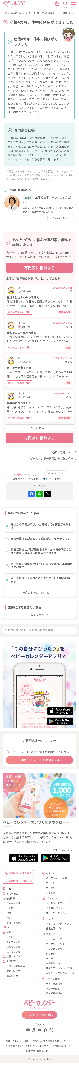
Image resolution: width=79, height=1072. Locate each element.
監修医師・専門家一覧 (20, 880)
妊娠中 (10, 908)
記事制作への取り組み (20, 873)
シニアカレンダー (55, 948)
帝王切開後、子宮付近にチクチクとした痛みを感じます (42, 579)
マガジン (50, 887)
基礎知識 (16, 13)
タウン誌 (50, 892)
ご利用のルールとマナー (39, 740)
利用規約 (30, 1051)
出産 (9, 912)
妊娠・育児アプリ (62, 452)
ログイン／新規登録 (39, 1014)
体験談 (10, 932)
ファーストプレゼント (57, 913)
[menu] (74, 5)
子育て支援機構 (54, 983)
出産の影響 (67, 13)
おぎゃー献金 (53, 988)
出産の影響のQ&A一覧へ (37, 593)
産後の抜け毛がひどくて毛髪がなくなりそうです (40, 538)
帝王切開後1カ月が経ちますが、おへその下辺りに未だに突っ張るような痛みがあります (41, 551)
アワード (50, 883)
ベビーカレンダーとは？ (18, 1040)
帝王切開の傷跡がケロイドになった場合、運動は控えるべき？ (42, 565)
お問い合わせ (43, 1051)
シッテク (50, 953)
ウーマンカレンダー (56, 943)
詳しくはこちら (62, 850)
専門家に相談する (39, 267)
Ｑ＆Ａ (10, 927)
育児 (9, 917)
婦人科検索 (12, 975)
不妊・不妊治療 (15, 922)
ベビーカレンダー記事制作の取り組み (50, 458)
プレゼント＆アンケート (58, 903)
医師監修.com (53, 963)
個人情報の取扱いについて (57, 1040)
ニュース (11, 888)
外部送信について (15, 1045)
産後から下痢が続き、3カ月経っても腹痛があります (41, 526)
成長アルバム (13, 956)
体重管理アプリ (54, 928)
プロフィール (58, 218)
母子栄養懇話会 (54, 993)
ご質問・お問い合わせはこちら (39, 760)
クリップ (57, 473)
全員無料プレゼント (56, 908)
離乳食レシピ (13, 941)
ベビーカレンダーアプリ (58, 923)
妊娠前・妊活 (13, 903)
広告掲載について (61, 1045)
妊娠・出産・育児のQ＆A (41, 13)
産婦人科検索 (13, 970)
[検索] (65, 5)
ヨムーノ (50, 958)
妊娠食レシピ (13, 946)
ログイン (47, 479)
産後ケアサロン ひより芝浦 (59, 972)
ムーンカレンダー (55, 939)
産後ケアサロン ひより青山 (59, 968)
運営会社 (37, 1040)
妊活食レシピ (13, 951)
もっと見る (37, 428)
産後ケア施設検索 (16, 966)
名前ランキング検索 (56, 878)
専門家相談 (12, 893)
